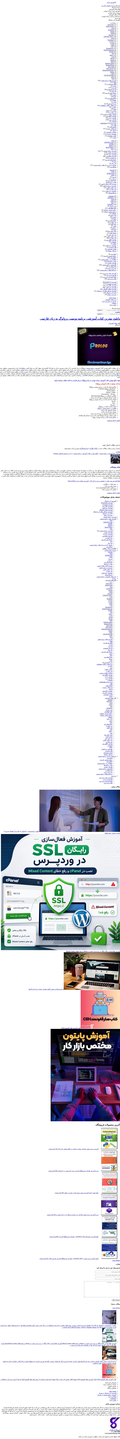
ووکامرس (113, 167)
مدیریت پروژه (112, 268)
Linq (112, 57)
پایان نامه (113, 215)
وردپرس (117, 18)
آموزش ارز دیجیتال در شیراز (107, 1393)
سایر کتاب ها (112, 231)
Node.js (111, 146)
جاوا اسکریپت (112, 98)
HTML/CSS (110, 173)
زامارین (114, 107)
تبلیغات (114, 303)
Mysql (112, 58)
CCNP (112, 43)
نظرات (118, 452)
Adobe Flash (109, 26)
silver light (111, 67)
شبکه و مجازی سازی (109, 114)
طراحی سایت (112, 263)
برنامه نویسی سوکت (110, 210)
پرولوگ (23, 368)
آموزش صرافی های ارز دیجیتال (106, 291)
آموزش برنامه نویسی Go (107, 151)
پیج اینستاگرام (84, 448)
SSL (112, 149)
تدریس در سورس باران (109, 301)
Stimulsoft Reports (107, 70)
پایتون (114, 95)
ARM (112, 33)
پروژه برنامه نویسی (114, 13)
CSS (112, 47)
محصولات (113, 1398)
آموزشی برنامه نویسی (93, 368)
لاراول (114, 130)
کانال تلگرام (93, 448)
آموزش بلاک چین (111, 285)
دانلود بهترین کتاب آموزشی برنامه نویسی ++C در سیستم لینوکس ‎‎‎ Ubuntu (75, 453)
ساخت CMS (108, 669)
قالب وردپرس (111, 279)
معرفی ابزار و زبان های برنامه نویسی (104, 165)
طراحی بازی (112, 118)
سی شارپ (113, 112)
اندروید (114, 87)
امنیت (114, 86)
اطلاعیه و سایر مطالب (109, 548)
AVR (112, 38)
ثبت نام (117, 5)
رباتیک (114, 228)
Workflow (110, 204)
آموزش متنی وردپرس (109, 273)
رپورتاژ (114, 578)
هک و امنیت (112, 247)
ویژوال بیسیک (112, 251)
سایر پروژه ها (112, 182)
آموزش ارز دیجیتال (114, 20)
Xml (113, 79)
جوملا (114, 100)
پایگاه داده (113, 258)
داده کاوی (113, 224)
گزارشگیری (112, 266)
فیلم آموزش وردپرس (109, 277)
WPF (112, 77)
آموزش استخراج (111, 284)
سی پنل (113, 163)
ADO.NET (110, 25)
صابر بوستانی (115, 467)
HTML (111, 52)
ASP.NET (110, 198)
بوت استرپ (112, 158)
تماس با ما (113, 305)
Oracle (112, 60)
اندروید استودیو (111, 89)
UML (112, 73)
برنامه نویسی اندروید (110, 256)
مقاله (114, 244)
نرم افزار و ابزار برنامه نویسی (111, 16)
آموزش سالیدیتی (111, 156)
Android (110, 196)
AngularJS (111, 30)
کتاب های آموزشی (114, 14)
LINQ (112, 201)
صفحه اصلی (112, 298)
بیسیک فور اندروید (110, 93)
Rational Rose (110, 65)
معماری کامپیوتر (111, 132)
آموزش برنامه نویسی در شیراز (106, 1395)
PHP (112, 62)
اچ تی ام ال (112, 206)
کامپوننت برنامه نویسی (109, 265)
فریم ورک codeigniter (105, 682)
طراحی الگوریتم (111, 116)
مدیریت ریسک (111, 294)
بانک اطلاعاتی (112, 208)
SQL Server (109, 68)
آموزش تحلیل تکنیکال (109, 289)
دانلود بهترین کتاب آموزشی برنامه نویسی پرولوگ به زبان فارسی (80, 318)
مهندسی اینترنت (111, 134)
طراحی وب (112, 119)
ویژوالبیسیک (112, 193)
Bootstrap (110, 40)
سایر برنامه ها (112, 261)
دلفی (114, 102)
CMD (112, 45)
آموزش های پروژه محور (108, 80)
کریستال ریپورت (111, 128)
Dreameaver (109, 48)
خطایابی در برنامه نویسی (108, 259)
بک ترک (114, 91)
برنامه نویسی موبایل (110, 212)
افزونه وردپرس (111, 275)
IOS (113, 53)
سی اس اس (112, 235)
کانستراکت (112, 127)
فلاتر (114, 125)
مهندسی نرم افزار (110, 191)
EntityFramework (109, 50)
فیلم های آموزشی (114, 9)
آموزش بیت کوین (111, 287)
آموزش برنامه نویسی (109, 517)
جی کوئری (113, 222)
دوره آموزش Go (110, 103)
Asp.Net (110, 35)
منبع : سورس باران (110, 486)
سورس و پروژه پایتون (109, 186)
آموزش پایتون (112, 152)
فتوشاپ (113, 121)
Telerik (112, 72)
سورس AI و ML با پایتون (108, 184)
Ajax (112, 28)
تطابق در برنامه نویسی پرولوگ (106, 408)
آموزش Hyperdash (106, 503)
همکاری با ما (112, 1396)
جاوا (115, 96)
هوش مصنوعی (111, 136)
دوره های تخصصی (110, 299)
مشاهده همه (116, 1260)
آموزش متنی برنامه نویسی (112, 11)
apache (112, 31)
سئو (115, 109)
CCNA (111, 41)
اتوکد (114, 82)
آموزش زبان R (110, 154)
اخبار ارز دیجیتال (111, 293)
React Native (109, 147)
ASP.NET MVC (108, 36)
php (112, 203)
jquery (111, 55)
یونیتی (114, 137)
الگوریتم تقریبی (111, 84)
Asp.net (112, 170)
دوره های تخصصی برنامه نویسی (106, 576)
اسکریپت (113, 254)
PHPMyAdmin (109, 63)
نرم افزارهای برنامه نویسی (108, 270)
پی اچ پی (113, 179)
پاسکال (114, 213)
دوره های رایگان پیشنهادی (108, 105)
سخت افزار (112, 233)
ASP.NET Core (108, 142)
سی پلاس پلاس (111, 187)
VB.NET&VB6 (108, 75)
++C (111, 582)
